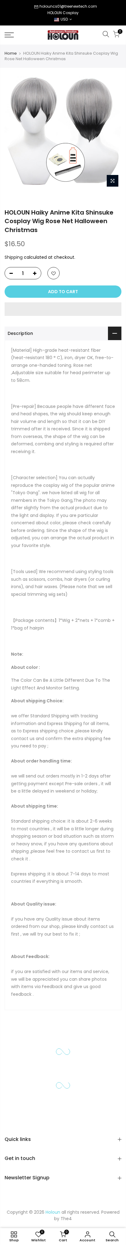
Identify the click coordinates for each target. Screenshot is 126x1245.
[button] (63, 309)
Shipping (14, 257)
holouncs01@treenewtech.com (68, 6)
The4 (66, 1219)
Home (11, 53)
